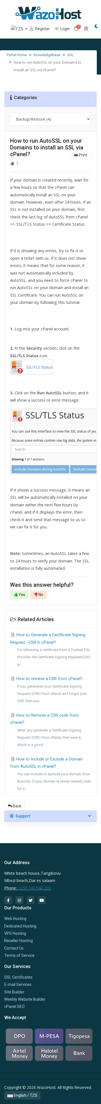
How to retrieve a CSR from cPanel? (51, 689)
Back (16, 806)
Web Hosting (15, 918)
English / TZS (25, 1095)
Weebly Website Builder (24, 999)
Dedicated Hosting (20, 926)
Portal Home (17, 55)
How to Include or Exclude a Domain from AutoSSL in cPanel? (50, 774)
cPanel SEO (14, 1006)
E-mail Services (17, 984)
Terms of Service (19, 955)
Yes (21, 594)
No (40, 594)
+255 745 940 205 (34, 888)
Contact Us (14, 948)
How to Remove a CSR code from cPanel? (46, 730)
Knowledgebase (47, 55)
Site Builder (14, 992)
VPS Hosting (15, 933)
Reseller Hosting (18, 940)
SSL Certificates (18, 977)
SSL (70, 55)
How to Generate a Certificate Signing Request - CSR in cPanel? (50, 650)
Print (82, 155)
